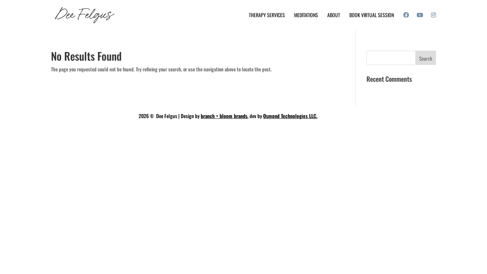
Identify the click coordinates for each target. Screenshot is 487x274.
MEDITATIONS (306, 15)
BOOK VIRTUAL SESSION (371, 15)
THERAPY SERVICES (267, 15)
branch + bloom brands (224, 116)
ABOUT (333, 15)
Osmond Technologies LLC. (290, 116)
